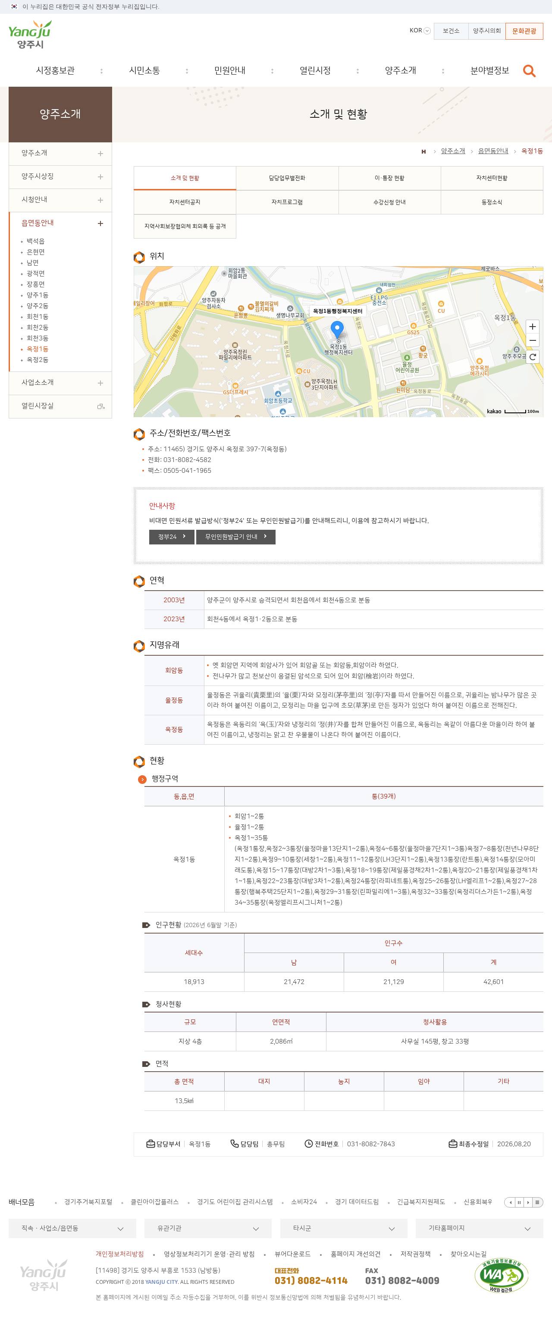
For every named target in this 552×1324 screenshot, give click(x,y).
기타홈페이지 (447, 1228)
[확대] (532, 326)
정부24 (167, 537)
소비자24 (304, 1202)
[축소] (532, 340)
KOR (416, 30)
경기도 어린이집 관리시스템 (235, 1202)
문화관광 (524, 31)
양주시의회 (487, 31)
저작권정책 (416, 1254)
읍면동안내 (493, 151)
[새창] (503, 1275)
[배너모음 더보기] (538, 1202)
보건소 (451, 31)
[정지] (519, 1202)
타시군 (302, 1228)
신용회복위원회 (485, 1202)
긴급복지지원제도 (421, 1202)
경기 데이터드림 (357, 1202)
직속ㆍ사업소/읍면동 (50, 1228)
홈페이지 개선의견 (356, 1254)
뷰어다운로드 (293, 1254)
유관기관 (169, 1228)
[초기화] (532, 356)
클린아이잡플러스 (155, 1202)
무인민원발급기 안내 (231, 537)
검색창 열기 (529, 71)
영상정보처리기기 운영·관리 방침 (209, 1254)
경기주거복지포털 (88, 1202)
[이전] (509, 1202)
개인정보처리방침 (120, 1254)
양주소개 (453, 151)
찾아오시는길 (469, 1254)
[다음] (528, 1202)
